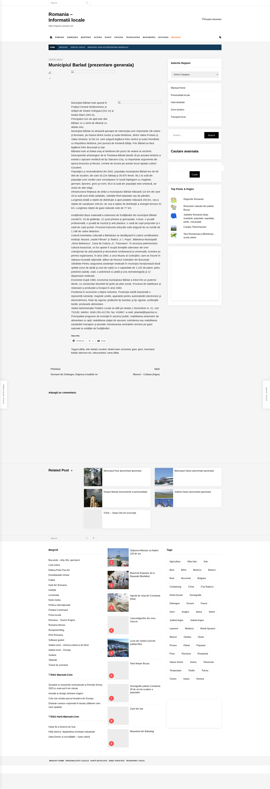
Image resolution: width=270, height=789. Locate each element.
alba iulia (192, 561)
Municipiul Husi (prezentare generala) (122, 471)
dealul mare (114, 349)
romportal (203, 653)
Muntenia (86, 37)
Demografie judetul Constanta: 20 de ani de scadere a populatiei (145, 689)
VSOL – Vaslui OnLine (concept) (120, 513)
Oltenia (98, 37)
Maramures (149, 37)
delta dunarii (176, 595)
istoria (199, 612)
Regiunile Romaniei (193, 199)
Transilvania (133, 37)
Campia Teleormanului (195, 227)
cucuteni (102, 349)
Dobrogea (72, 37)
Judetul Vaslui (56, 59)
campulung (175, 586)
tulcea (205, 670)
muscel (173, 637)
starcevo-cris (85, 353)
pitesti (187, 645)
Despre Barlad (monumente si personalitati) (125, 492)
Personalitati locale (180, 95)
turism (173, 679)
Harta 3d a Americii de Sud (62, 727)
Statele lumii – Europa (60, 650)
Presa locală (55, 615)
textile (191, 670)
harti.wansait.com (68, 716)
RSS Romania (56, 635)
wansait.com (65, 674)
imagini (185, 612)
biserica (197, 570)
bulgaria (201, 578)
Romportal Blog (56, 630)
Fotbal (52, 580)
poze (172, 653)
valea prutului (99, 353)
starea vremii (176, 662)
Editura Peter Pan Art (59, 570)
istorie (212, 612)
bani (172, 570)
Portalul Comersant (58, 610)
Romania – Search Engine (62, 620)
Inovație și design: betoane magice (66, 693)
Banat (108, 37)
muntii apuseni (207, 628)
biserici (212, 570)
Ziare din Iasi (136, 709)
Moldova (176, 37)
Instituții (52, 590)
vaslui (186, 679)
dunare (190, 603)
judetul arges (197, 620)
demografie (195, 595)
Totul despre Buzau (139, 663)
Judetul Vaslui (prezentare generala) (193, 492)
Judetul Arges (176, 620)
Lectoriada (54, 595)
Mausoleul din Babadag (142, 731)
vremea (200, 679)
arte (88, 349)
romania (186, 653)
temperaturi (175, 670)
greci (140, 349)
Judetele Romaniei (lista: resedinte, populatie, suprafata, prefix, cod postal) (199, 218)
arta (206, 561)
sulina (193, 662)
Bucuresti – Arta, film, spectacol (64, 560)
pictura (173, 645)
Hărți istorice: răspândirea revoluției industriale (72, 732)
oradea (187, 637)
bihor (183, 570)
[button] (220, 37)
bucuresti (186, 578)
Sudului (52, 655)
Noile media (55, 600)
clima (191, 586)
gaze (134, 349)
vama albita (113, 353)
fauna (204, 603)
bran (172, 578)
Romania (59, 37)
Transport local (178, 117)
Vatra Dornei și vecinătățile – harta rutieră (69, 737)
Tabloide (53, 660)
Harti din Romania (58, 585)
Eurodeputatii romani (59, 575)
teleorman (208, 662)
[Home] (51, 37)
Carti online (54, 565)
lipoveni (174, 628)
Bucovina (163, 37)
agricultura (175, 561)
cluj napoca (207, 586)
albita (82, 349)
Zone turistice (177, 109)
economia (126, 349)
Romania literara (57, 625)
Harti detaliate (178, 102)
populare (201, 645)
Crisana (118, 37)
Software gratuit (56, 640)
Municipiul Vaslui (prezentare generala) (194, 471)
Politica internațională (59, 605)
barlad (94, 349)
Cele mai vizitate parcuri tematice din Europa (71, 698)
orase (201, 637)
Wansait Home (178, 88)
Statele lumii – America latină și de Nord (69, 645)
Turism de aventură (58, 665)
